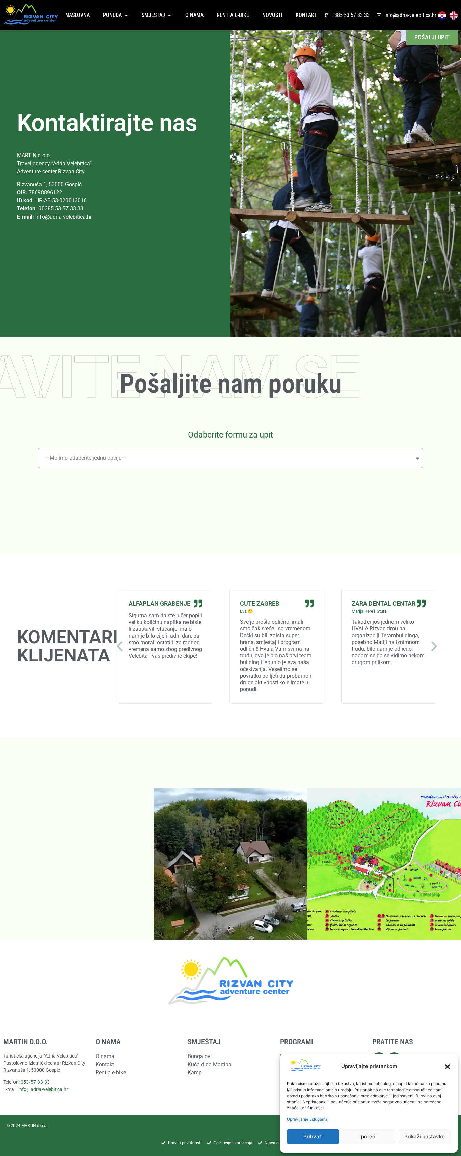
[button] (447, 1066)
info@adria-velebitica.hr (63, 217)
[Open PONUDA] (126, 15)
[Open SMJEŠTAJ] (169, 15)
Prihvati (313, 1136)
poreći (369, 1136)
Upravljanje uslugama (307, 1119)
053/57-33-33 (35, 1082)
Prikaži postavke (424, 1136)
